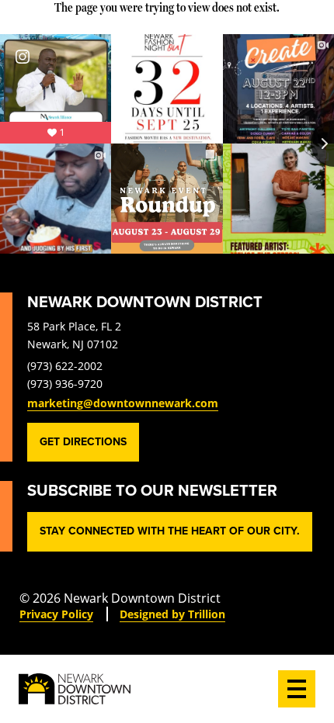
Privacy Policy (56, 614)
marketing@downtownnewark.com (122, 403)
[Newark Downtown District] (74, 688)
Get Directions (83, 442)
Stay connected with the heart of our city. (170, 531)
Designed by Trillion (172, 614)
